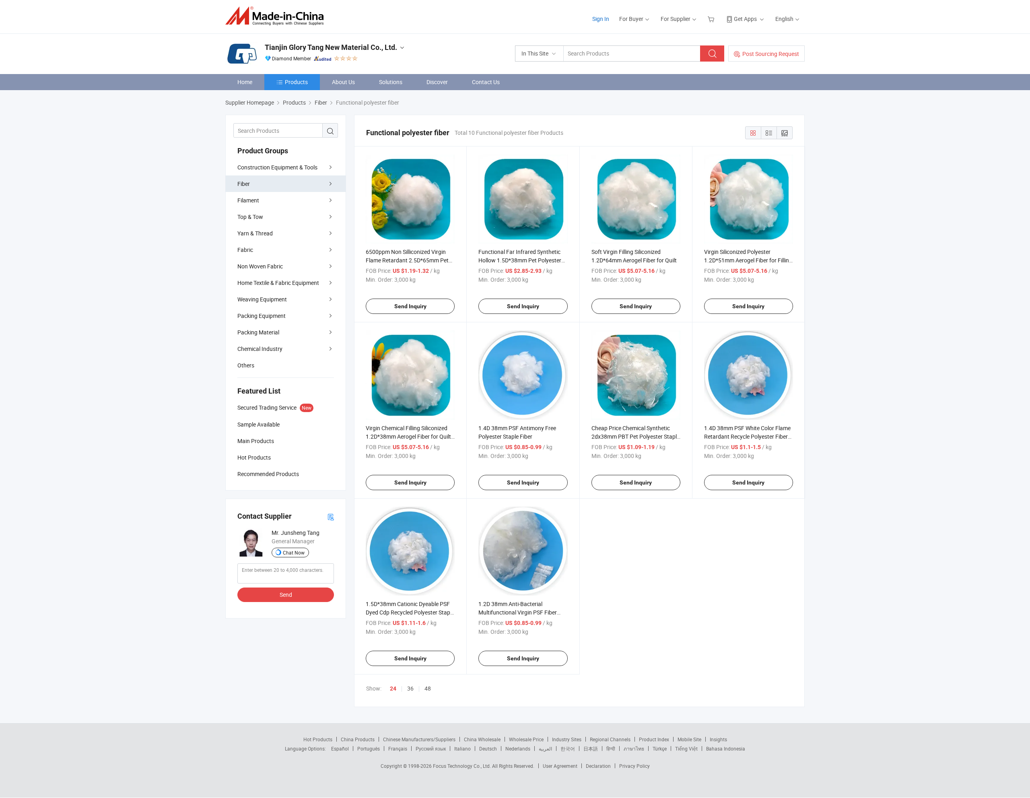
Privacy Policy (634, 766)
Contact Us (486, 82)
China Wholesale (482, 739)
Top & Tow (250, 217)
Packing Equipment (261, 316)
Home (244, 82)
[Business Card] (331, 516)
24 (393, 688)
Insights (718, 739)
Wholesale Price (526, 739)
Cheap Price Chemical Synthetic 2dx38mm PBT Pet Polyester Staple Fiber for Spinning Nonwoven (635, 436)
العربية (545, 748)
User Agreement (560, 766)
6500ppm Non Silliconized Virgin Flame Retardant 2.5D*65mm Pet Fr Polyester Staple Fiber (407, 260)
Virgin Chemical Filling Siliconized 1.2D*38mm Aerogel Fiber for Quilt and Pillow (408, 436)
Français (397, 748)
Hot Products (317, 739)
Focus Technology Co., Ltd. (462, 766)
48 (427, 688)
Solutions (390, 82)
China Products (358, 739)
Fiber (243, 184)
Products (296, 82)
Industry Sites (566, 739)
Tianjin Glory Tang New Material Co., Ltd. (331, 47)
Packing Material (258, 332)
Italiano (462, 748)
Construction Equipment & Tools (277, 167)
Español (340, 748)
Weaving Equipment (262, 299)
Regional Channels (610, 739)
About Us (343, 82)
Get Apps (745, 19)
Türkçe (660, 748)
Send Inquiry (410, 306)
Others (245, 365)
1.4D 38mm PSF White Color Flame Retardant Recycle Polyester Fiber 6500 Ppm (747, 436)
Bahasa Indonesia (725, 748)
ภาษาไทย (634, 748)
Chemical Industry (259, 349)
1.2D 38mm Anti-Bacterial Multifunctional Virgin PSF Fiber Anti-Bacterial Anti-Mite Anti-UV (517, 612)
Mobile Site (689, 739)
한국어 (567, 748)
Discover (437, 82)
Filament (248, 200)
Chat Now (294, 552)
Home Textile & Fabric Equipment (278, 283)
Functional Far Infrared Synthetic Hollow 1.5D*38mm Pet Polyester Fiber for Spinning (519, 260)
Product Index (654, 739)
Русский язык (431, 748)
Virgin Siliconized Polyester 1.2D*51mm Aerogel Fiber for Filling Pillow (748, 260)
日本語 (590, 748)
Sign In (600, 19)
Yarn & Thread (255, 233)
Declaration (598, 766)
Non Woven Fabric (260, 266)
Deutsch (488, 748)
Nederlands (517, 748)
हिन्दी (610, 748)
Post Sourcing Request (770, 54)
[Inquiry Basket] (712, 19)
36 (410, 688)
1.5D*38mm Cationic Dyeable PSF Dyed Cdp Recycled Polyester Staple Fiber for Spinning (410, 612)
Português (368, 748)
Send (286, 594)
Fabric (245, 250)
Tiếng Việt (686, 748)
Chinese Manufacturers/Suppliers (419, 739)
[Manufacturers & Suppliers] (277, 15)
